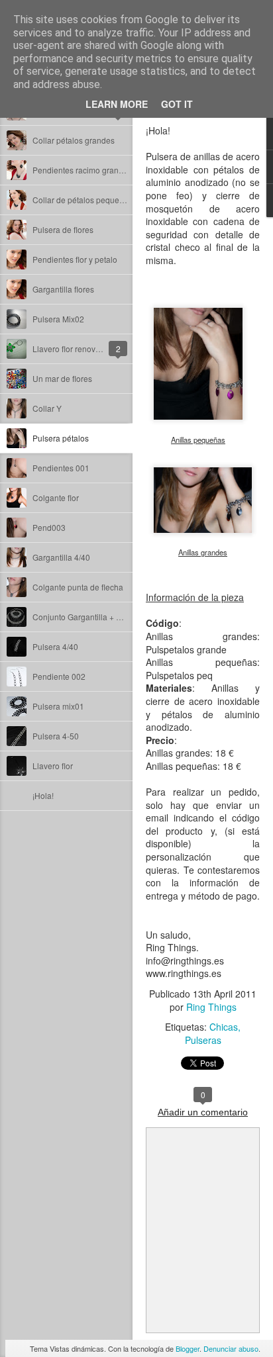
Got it (177, 104)
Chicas (223, 1026)
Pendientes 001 (60, 467)
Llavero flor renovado (70, 348)
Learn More (116, 104)
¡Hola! (43, 795)
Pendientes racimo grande (80, 169)
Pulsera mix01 (58, 706)
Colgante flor (55, 497)
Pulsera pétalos (60, 438)
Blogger (187, 1348)
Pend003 (49, 527)
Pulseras (203, 1040)
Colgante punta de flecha (77, 586)
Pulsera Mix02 (58, 318)
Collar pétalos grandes (73, 140)
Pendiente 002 (58, 676)
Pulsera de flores (62, 229)
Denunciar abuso (230, 1348)
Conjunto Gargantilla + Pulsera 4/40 (97, 616)
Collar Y (47, 408)
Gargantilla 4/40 (61, 557)
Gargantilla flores (63, 289)
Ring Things (211, 1006)
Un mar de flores (62, 378)
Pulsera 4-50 (55, 735)
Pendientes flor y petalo (74, 259)
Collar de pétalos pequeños (82, 199)
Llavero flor (52, 765)
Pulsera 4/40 (55, 646)
